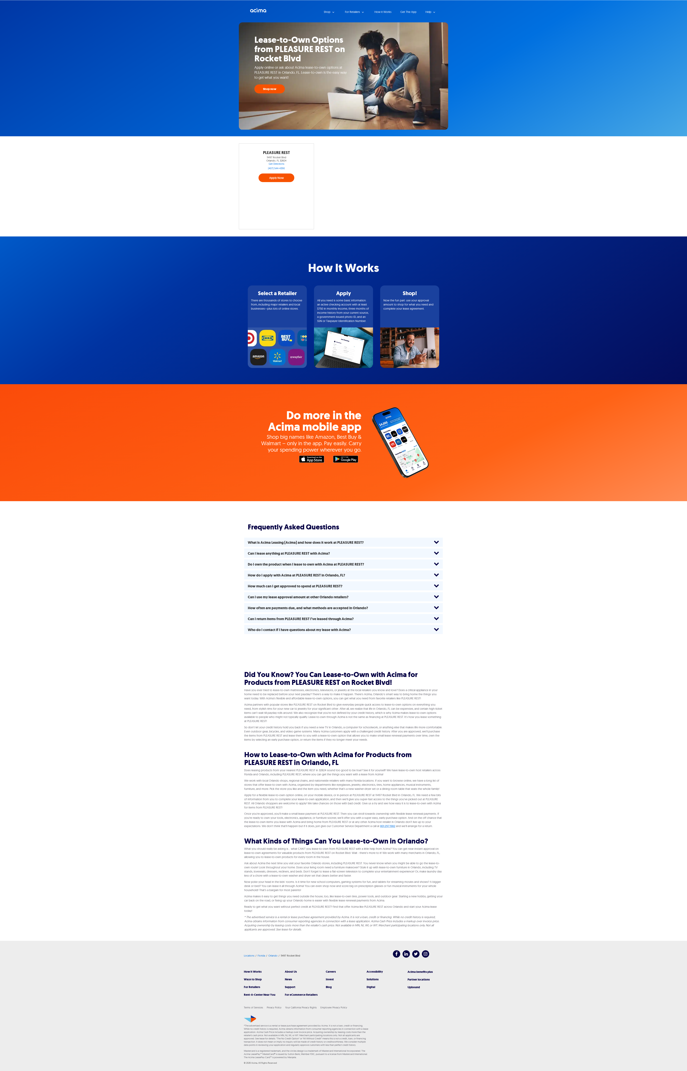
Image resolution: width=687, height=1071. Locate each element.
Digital (371, 987)
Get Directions (276, 163)
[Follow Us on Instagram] (423, 956)
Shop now (269, 89)
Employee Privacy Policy (333, 1007)
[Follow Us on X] (414, 956)
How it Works (382, 12)
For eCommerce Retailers (301, 995)
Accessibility (375, 972)
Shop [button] (327, 12)
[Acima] (250, 1019)
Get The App (408, 12)
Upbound (414, 987)
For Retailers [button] (353, 12)
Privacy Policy (274, 1007)
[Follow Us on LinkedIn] (404, 956)
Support (290, 987)
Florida (261, 955)
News (288, 979)
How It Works (253, 972)
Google (347, 460)
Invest (330, 979)
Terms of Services (253, 1007)
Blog (329, 987)
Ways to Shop (253, 979)
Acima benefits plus (420, 972)
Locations (249, 955)
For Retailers (252, 987)
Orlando (272, 955)
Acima (258, 11)
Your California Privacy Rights (301, 1007)
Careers (331, 972)
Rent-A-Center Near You (259, 995)
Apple (313, 460)
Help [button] (428, 12)
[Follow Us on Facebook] (394, 956)
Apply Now (276, 178)
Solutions (373, 979)
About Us (291, 972)
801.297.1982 (387, 826)
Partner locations (419, 979)
